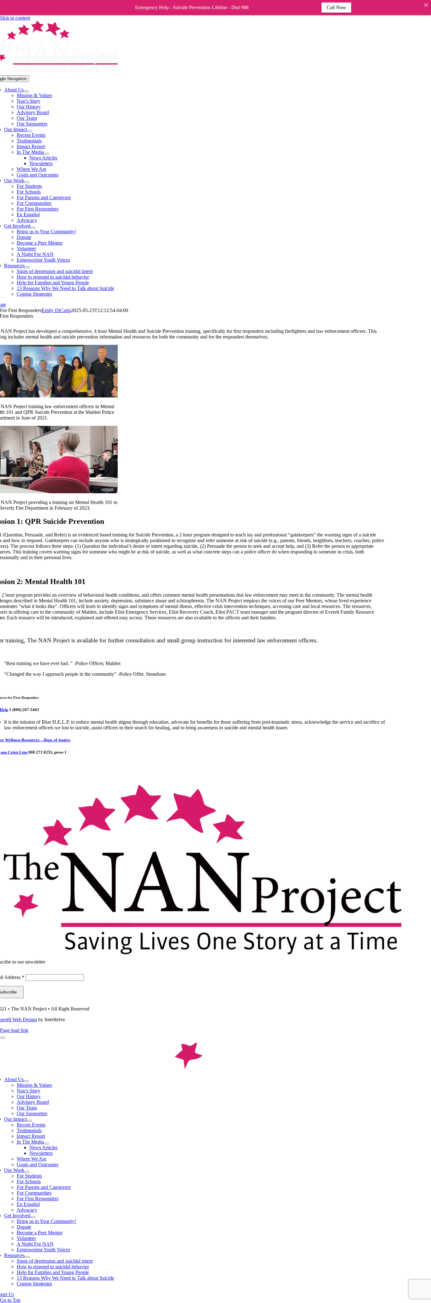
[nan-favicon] (188, 1068)
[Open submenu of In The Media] (46, 154)
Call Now (336, 7)
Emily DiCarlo (56, 310)
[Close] (426, 5)
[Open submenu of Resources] (27, 267)
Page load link (14, 1030)
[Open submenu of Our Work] (26, 182)
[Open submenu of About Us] (26, 91)
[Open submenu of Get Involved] (32, 228)
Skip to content (15, 17)
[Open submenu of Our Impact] (29, 131)
